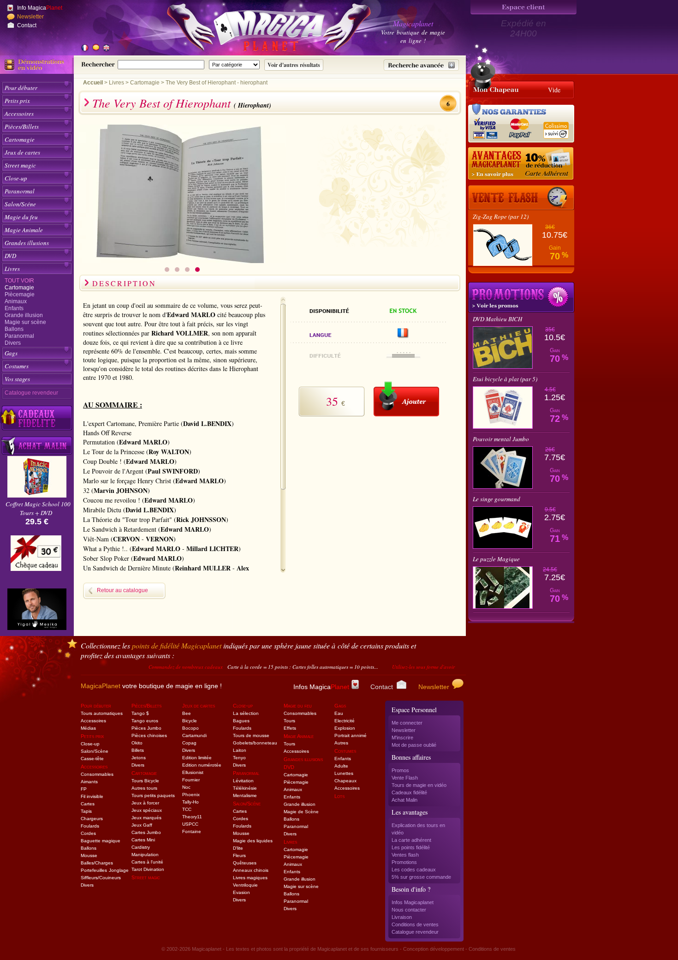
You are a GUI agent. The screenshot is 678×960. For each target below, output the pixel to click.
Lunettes (343, 773)
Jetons (138, 757)
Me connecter (407, 723)
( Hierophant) (252, 105)
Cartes (88, 803)
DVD (10, 256)
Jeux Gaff (141, 825)
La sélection (246, 713)
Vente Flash (405, 777)
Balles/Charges (97, 862)
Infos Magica (321, 686)
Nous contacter (409, 909)
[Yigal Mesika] (36, 609)
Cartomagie (20, 139)
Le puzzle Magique (496, 559)
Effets (290, 728)
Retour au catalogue (122, 590)
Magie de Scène (301, 811)
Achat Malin (404, 800)
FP (84, 789)
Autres (341, 742)
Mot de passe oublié (414, 745)
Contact (26, 25)
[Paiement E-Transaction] (488, 127)
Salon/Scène (94, 751)
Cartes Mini (143, 839)
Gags (11, 353)
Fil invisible (92, 796)
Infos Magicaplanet (413, 902)
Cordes (88, 833)
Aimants (89, 781)
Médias (88, 728)
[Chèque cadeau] (36, 556)
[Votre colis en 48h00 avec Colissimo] (555, 127)
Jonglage (119, 870)
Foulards (90, 825)
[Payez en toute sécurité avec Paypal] (518, 127)
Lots (339, 796)
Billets (137, 750)
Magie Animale (24, 230)
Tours (289, 720)
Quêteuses (244, 862)
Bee (186, 713)
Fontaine (191, 831)
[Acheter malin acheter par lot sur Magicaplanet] (37, 445)
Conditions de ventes (415, 924)
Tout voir (19, 280)
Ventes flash (405, 855)
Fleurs (239, 855)
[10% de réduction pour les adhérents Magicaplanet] (521, 163)
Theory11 (192, 816)
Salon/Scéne (20, 204)
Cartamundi (194, 735)
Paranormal (20, 191)
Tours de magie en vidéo (419, 785)
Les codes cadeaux (414, 869)
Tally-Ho (190, 801)
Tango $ (140, 713)
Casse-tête (92, 758)
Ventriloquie (245, 885)
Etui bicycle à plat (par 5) (505, 379)
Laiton (239, 750)
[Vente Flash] (521, 197)
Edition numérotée (201, 765)
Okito (137, 742)
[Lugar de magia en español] (95, 48)
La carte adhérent (411, 840)
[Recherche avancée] (421, 65)
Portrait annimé (350, 735)
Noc (186, 787)
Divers (13, 343)
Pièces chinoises (149, 735)
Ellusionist (192, 772)
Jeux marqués (146, 817)
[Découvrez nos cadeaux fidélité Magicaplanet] (37, 418)
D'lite (238, 848)
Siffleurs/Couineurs (101, 877)
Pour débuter (21, 88)
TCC (186, 809)
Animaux (16, 301)
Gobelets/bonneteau (255, 742)
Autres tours (144, 788)
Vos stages (17, 379)
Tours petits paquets (153, 795)
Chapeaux (345, 780)
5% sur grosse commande (421, 877)
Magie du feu (21, 217)
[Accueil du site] (258, 29)
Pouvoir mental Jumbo (501, 439)
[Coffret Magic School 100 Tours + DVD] (36, 495)
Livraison (402, 917)
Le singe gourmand (496, 499)
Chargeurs (92, 818)
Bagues (241, 720)
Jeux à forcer (145, 802)
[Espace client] (523, 7)
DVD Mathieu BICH (497, 319)
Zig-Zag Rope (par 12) (501, 216)
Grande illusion (24, 315)
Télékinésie (245, 788)
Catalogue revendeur (31, 393)
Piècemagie (20, 294)
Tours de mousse (251, 735)
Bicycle (189, 720)
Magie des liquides (253, 840)
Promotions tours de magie (521, 297)
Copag (189, 742)
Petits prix (17, 100)
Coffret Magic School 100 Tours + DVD (38, 508)
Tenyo (239, 757)
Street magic (20, 165)
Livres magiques (250, 877)
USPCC (190, 824)
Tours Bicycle (145, 780)
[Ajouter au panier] (406, 399)
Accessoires (19, 113)
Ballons (14, 329)
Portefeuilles (94, 870)
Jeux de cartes (22, 152)
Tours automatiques (102, 713)
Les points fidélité (411, 847)
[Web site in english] (106, 48)
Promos (400, 770)
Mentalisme (245, 795)
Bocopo (190, 728)
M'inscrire (402, 737)
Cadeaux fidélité (409, 792)
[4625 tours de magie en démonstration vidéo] (37, 64)
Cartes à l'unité (147, 861)
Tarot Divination (147, 869)
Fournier (191, 779)
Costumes (17, 366)
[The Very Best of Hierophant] (182, 260)
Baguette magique (100, 840)
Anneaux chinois (250, 870)
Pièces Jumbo (146, 728)
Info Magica (39, 8)
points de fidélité (176, 645)
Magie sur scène (25, 322)
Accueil (93, 82)
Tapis (86, 811)
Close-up (16, 178)
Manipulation (145, 854)
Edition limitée (197, 757)
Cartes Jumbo (146, 832)
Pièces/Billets (22, 126)
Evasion (241, 892)
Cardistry (140, 847)
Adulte (341, 765)
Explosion (344, 728)
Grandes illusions (27, 243)
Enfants (14, 308)
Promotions (404, 862)
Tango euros (144, 720)
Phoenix (191, 794)
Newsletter (30, 16)
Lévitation (243, 780)
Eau (338, 713)
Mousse (89, 855)
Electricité (344, 720)
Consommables (97, 774)
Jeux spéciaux (146, 810)
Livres (12, 268)
